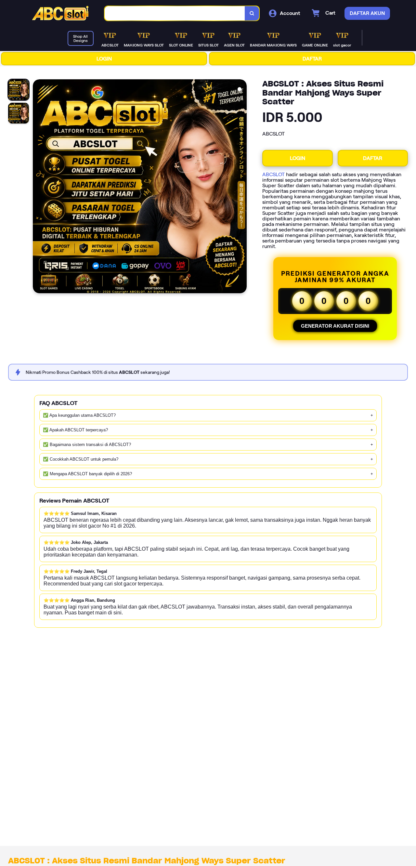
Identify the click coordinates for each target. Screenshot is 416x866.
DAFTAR (312, 58)
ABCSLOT (273, 174)
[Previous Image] (38, 187)
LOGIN (104, 58)
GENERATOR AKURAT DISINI (335, 326)
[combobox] (175, 13)
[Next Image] (241, 187)
